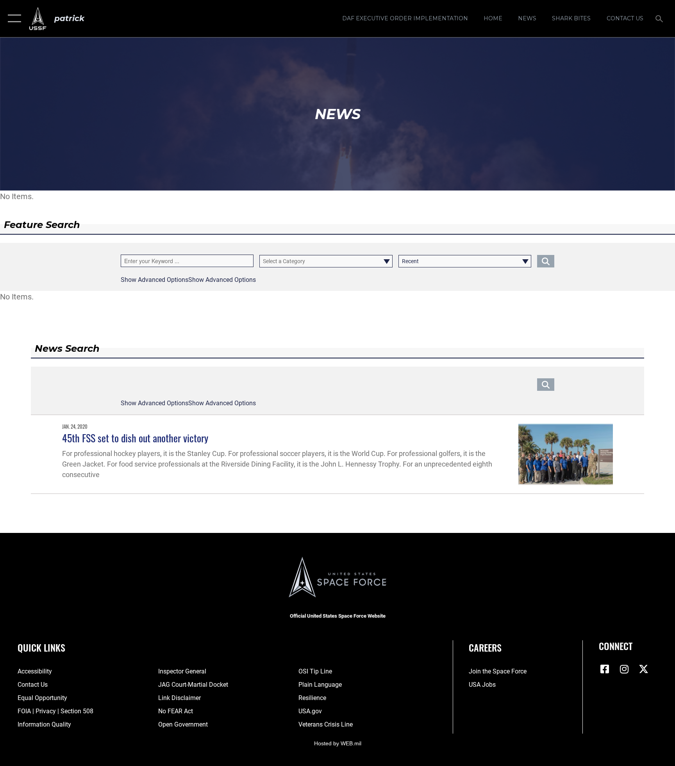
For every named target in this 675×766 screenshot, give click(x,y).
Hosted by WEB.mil (337, 743)
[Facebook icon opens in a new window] (605, 669)
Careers (485, 647)
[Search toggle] (660, 18)
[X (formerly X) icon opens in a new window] (644, 669)
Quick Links (41, 647)
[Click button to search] (545, 261)
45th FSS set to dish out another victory (135, 437)
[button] (12, 18)
